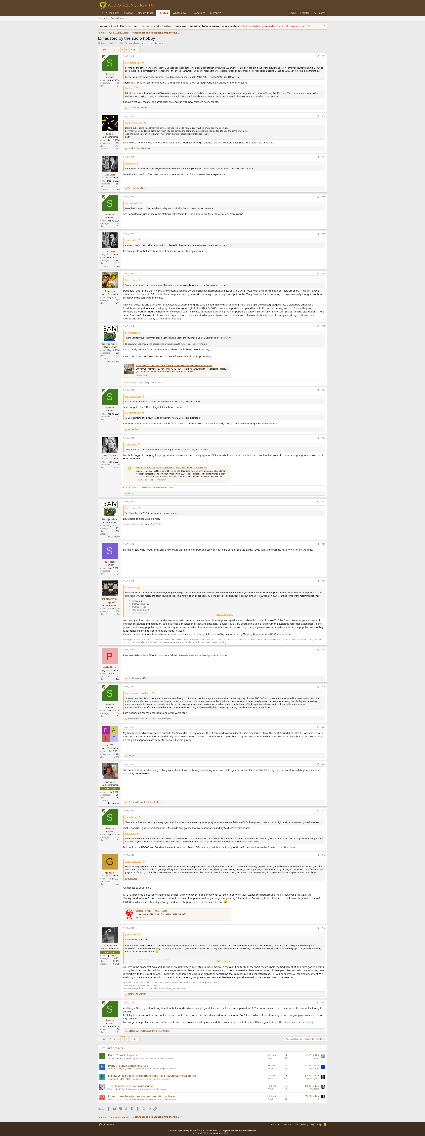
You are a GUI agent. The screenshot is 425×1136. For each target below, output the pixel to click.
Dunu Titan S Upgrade (122, 1055)
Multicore (314, 1088)
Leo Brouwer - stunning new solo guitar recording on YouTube (171, 467)
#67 (323, 326)
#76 (323, 764)
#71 (323, 544)
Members (215, 12)
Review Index (146, 12)
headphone (133, 43)
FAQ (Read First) (109, 12)
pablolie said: (131, 817)
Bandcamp (135, 487)
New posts (103, 18)
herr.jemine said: (133, 62)
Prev (104, 49)
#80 (323, 1002)
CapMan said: (131, 203)
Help (319, 1124)
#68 (323, 390)
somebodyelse (312, 1078)
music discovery (155, 43)
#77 (323, 810)
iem (143, 43)
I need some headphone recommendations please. (142, 1096)
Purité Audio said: (133, 122)
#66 (323, 273)
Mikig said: (130, 163)
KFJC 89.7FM (131, 878)
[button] (188, 13)
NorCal (116, 963)
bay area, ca (114, 803)
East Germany (113, 361)
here (250, 26)
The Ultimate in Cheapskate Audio (130, 1086)
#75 (323, 727)
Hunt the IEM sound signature (128, 1065)
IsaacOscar (313, 1068)
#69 (323, 438)
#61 (323, 56)
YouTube (126, 487)
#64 (323, 196)
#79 (323, 927)
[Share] (318, 56)
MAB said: (130, 88)
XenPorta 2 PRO (200, 1133)
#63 (323, 157)
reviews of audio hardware (157, 26)
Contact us (275, 1124)
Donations (199, 12)
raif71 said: (130, 833)
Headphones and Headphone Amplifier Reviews (151, 1058)
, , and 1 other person (149, 1031)
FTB (317, 1098)
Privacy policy (307, 1124)
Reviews (128, 12)
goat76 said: (131, 934)
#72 (323, 581)
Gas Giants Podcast (160, 487)
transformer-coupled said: (138, 693)
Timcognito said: (133, 861)
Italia (117, 148)
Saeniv (104, 43)
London (116, 189)
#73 (323, 649)
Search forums (118, 18)
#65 (323, 233)
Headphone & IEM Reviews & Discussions (151, 1079)
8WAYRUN (228, 1133)
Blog (171, 487)
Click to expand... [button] (224, 614)
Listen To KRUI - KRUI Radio (151, 910)
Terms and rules (291, 1124)
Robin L (111, 1089)
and (137, 107)
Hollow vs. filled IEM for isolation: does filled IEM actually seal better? (153, 1076)
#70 (323, 501)
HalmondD (113, 1079)
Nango (316, 1058)
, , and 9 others (144, 802)
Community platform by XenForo (195, 1130)
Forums (163, 12)
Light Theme (107, 1124)
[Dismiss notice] (323, 26)
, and (139, 678)
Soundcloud (146, 487)
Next (133, 49)
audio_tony (113, 1099)
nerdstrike (113, 1068)
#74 (323, 686)
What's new (179, 12)
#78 (323, 854)
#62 (323, 116)
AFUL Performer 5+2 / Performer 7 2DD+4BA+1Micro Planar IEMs (174, 365)
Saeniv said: (131, 240)
